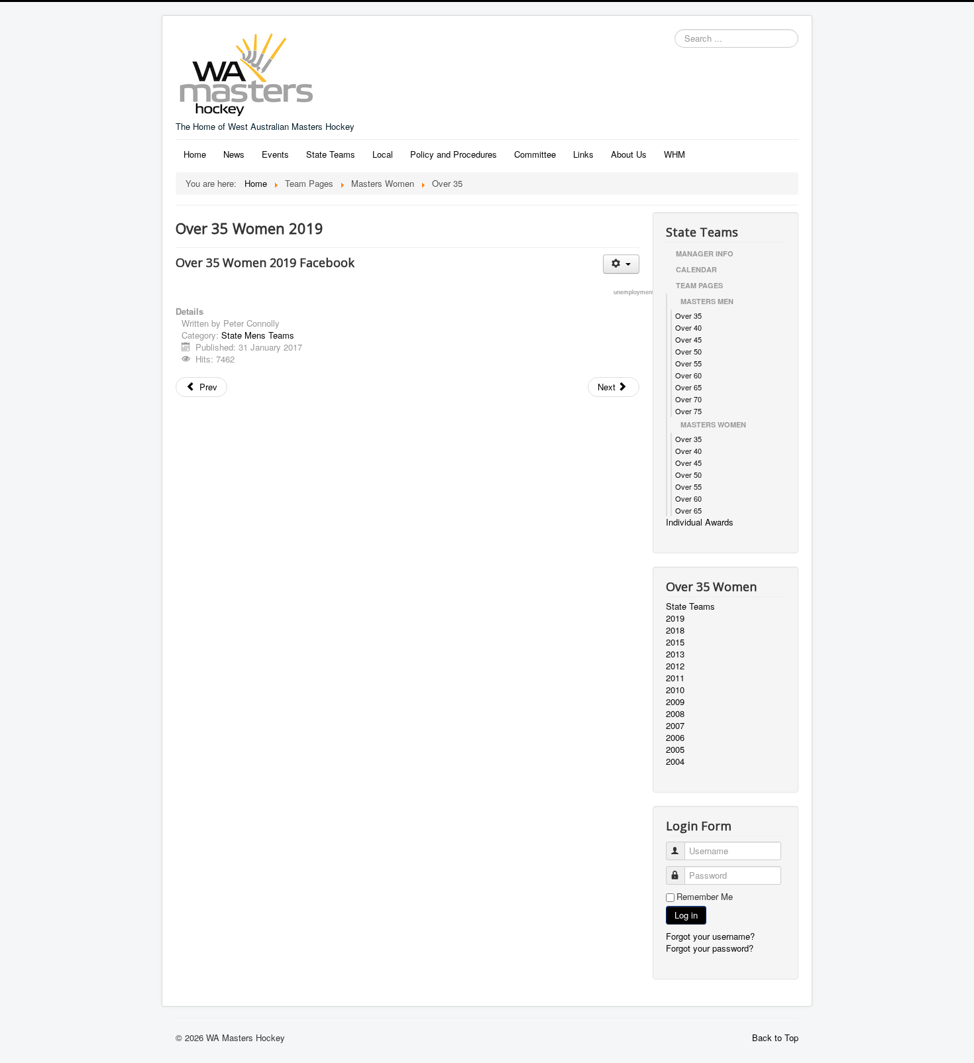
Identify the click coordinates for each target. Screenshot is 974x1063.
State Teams (330, 154)
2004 (675, 761)
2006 (675, 738)
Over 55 (688, 363)
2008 (675, 714)
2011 (675, 678)
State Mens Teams (257, 335)
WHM (674, 154)
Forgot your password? (709, 948)
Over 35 (688, 315)
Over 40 (688, 327)
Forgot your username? (710, 936)
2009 (675, 702)
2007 (675, 726)
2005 (675, 749)
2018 (675, 630)
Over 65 (688, 387)
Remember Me (704, 897)
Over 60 (688, 375)
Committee (535, 154)
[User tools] (621, 264)
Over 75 (688, 411)
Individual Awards (699, 522)
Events (275, 154)
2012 (675, 666)
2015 (675, 642)
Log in (686, 915)
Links (583, 154)
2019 (675, 618)
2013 (675, 654)
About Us (629, 154)
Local (382, 154)
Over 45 (688, 339)
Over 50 (688, 351)
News (233, 154)
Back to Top (775, 1037)
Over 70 (688, 399)
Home (195, 154)
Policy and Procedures (453, 154)
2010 (675, 690)
